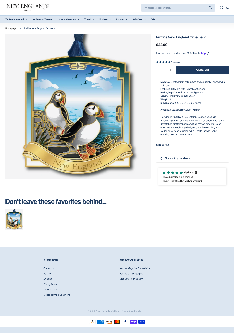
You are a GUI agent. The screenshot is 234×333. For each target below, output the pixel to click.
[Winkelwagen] (227, 7)
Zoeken (210, 8)
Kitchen (103, 19)
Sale (153, 19)
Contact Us (48, 268)
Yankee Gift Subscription (132, 273)
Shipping (47, 278)
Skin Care (137, 19)
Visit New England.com (131, 278)
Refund (47, 273)
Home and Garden (66, 19)
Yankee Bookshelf (14, 19)
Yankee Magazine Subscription (135, 268)
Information (50, 259)
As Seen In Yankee (42, 19)
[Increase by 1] (170, 70)
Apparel (120, 19)
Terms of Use (50, 289)
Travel (87, 19)
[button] (192, 176)
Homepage (10, 28)
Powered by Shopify (131, 311)
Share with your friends (177, 158)
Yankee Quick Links (131, 259)
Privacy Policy (50, 284)
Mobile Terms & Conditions (56, 294)
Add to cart (202, 69)
